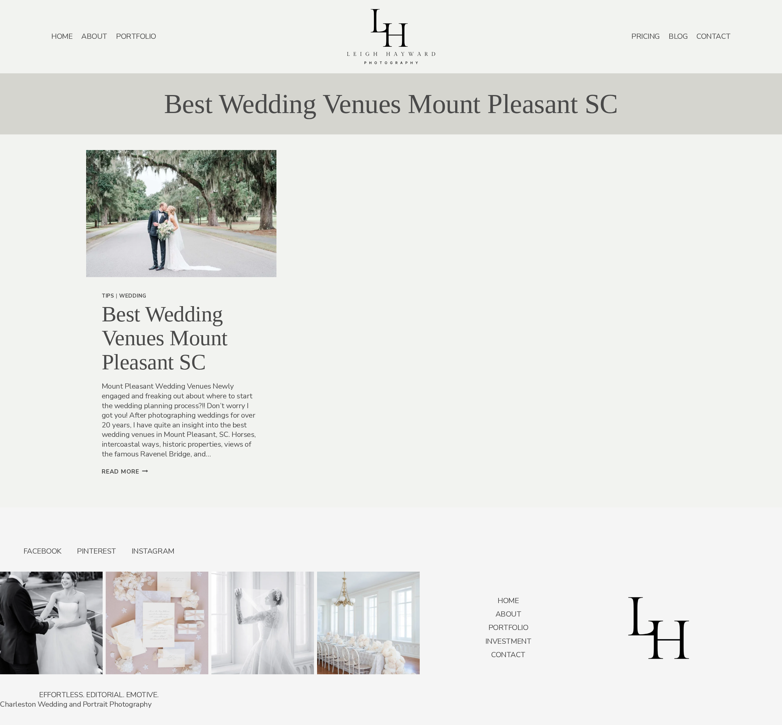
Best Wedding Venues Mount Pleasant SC (165, 338)
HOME (61, 36)
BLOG (678, 36)
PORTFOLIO (136, 36)
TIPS (108, 295)
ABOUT (94, 36)
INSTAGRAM (153, 551)
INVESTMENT (508, 641)
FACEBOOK (42, 551)
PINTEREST (96, 551)
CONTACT (713, 36)
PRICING (645, 36)
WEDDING (132, 295)
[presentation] (181, 213)
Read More (125, 471)
